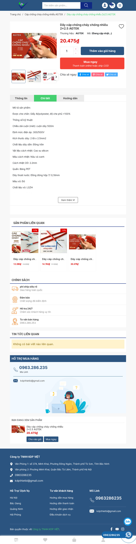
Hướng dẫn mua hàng (61, 497)
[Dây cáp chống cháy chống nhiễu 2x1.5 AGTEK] (82, 242)
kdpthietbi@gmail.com (29, 480)
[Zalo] (117, 529)
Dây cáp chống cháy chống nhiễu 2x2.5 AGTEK (45, 428)
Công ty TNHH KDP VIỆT (45, 529)
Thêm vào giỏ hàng (102, 51)
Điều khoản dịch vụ (60, 514)
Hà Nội (13, 497)
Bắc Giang (15, 503)
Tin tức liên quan (25, 334)
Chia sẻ (85, 74)
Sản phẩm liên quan (28, 223)
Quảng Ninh (16, 509)
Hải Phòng (15, 514)
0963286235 (23, 475)
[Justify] (86, 5)
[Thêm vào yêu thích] (122, 26)
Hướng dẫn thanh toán (62, 503)
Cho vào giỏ (34, 439)
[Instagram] (122, 529)
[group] (34, 45)
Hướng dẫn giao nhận (61, 509)
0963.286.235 (33, 367)
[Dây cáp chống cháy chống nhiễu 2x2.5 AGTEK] (18, 433)
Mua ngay (90, 63)
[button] (56, 76)
